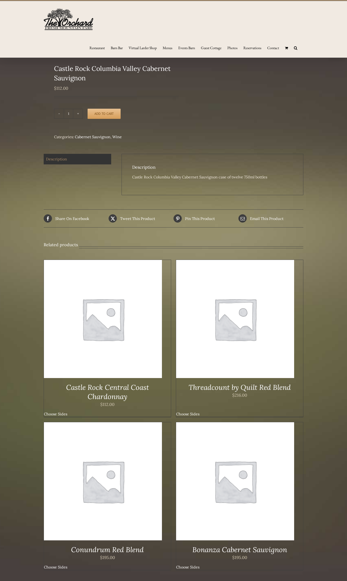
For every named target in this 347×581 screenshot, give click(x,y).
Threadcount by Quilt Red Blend (240, 387)
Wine (117, 136)
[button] (295, 47)
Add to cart (104, 114)
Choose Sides (55, 414)
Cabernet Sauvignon (92, 136)
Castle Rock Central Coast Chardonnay (107, 392)
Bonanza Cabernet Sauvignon (239, 549)
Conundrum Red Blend (107, 549)
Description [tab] (56, 159)
